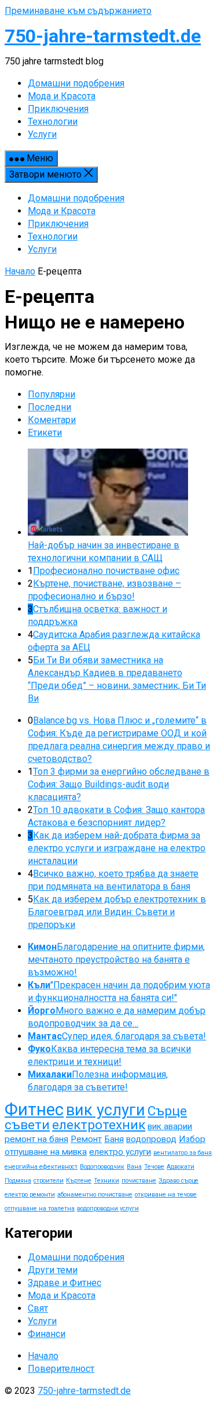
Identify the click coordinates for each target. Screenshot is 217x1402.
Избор (192, 1139)
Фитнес (34, 1109)
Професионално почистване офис (106, 570)
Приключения (58, 223)
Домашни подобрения (76, 198)
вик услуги (105, 1110)
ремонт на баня (36, 1139)
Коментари (52, 419)
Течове (154, 1166)
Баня (114, 1139)
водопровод (151, 1139)
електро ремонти (30, 1194)
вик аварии (170, 1126)
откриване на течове (166, 1194)
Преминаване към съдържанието (78, 10)
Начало (20, 271)
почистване (139, 1180)
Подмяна (18, 1180)
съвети (27, 1125)
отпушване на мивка (46, 1152)
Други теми (53, 1269)
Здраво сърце (178, 1180)
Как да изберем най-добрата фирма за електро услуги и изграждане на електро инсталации (116, 848)
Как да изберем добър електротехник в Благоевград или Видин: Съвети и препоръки (117, 912)
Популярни (51, 394)
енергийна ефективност (41, 1166)
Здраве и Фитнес (64, 1282)
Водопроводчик (102, 1166)
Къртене (78, 1180)
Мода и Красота (61, 210)
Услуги (42, 249)
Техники (106, 1180)
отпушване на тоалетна (40, 1208)
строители (49, 1180)
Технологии (53, 236)
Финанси (46, 1333)
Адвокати (180, 1166)
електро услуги (120, 1152)
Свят (38, 1308)
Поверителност (61, 1368)
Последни (49, 407)
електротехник (98, 1125)
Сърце (167, 1111)
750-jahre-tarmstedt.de (103, 36)
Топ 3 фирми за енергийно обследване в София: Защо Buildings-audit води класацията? (118, 784)
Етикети (45, 432)
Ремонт (86, 1139)
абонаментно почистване (95, 1194)
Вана (134, 1166)
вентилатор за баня (182, 1153)
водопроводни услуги (108, 1208)
